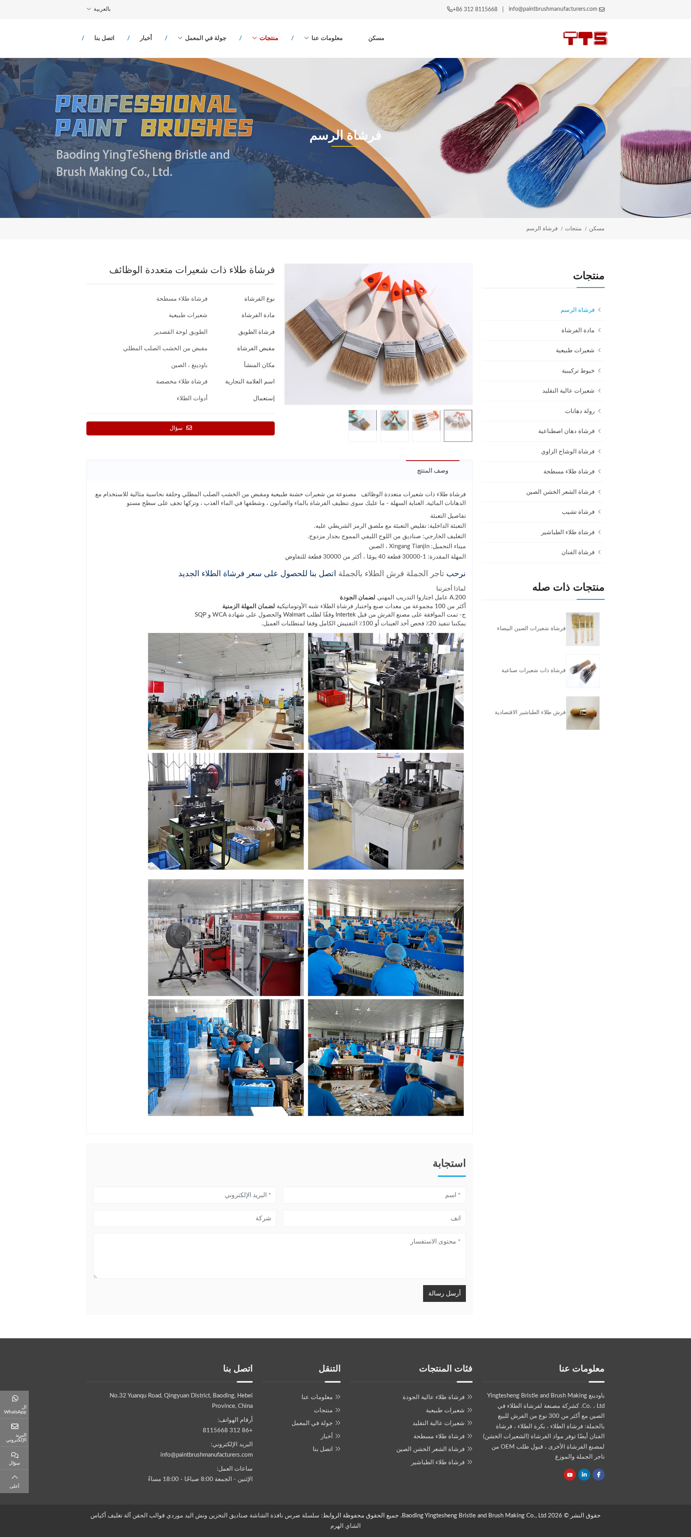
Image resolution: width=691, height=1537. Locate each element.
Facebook (599, 1475)
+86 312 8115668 (475, 9)
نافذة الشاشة (265, 1516)
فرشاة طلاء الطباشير (568, 532)
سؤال (177, 428)
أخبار (146, 38)
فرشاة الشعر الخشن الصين (560, 492)
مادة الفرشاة (578, 330)
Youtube (570, 1475)
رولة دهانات (580, 411)
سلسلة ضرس (302, 1516)
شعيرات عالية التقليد (568, 391)
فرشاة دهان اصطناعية (566, 431)
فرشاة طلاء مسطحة (569, 472)
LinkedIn (584, 1475)
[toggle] (490, 331)
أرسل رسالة (444, 1293)
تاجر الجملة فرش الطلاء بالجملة (391, 574)
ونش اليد (196, 1516)
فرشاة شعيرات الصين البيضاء (531, 628)
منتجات (269, 38)
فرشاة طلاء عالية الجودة (434, 1397)
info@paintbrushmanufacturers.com (553, 9)
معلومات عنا (327, 38)
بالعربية (102, 9)
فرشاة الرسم (578, 310)
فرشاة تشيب (578, 512)
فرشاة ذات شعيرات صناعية (533, 670)
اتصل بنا (104, 38)
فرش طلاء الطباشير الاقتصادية (530, 712)
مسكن (376, 38)
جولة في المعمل (205, 38)
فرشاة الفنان (578, 552)
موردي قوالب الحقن (157, 1516)
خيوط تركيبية (578, 371)
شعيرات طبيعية (575, 350)
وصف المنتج (432, 471)
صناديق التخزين (228, 1516)
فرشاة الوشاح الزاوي (568, 452)
